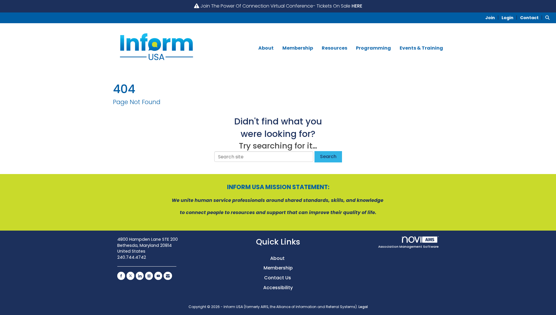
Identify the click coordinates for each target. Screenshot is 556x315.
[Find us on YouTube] (158, 276)
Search (328, 156)
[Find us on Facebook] (121, 276)
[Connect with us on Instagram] (149, 276)
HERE (357, 6)
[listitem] (492, 17)
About (266, 48)
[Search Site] (548, 17)
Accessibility (278, 287)
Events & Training (421, 48)
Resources (334, 48)
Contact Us (278, 277)
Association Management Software (408, 246)
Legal (363, 306)
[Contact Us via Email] (168, 276)
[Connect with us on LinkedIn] (140, 276)
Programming (373, 48)
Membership (297, 48)
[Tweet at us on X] (130, 276)
